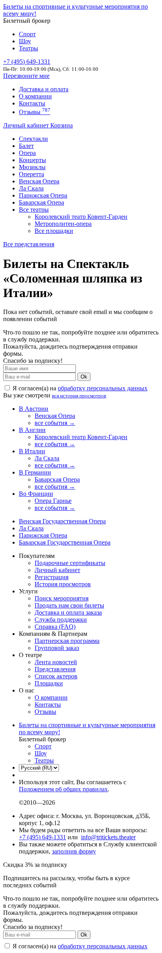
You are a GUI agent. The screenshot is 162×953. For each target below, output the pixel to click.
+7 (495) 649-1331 (42, 837)
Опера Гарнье (53, 500)
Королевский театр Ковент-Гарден (81, 216)
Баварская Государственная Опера (64, 542)
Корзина (61, 125)
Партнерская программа (67, 640)
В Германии (35, 472)
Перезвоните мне (26, 75)
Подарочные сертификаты (70, 563)
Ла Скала (31, 188)
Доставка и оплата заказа (68, 612)
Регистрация (51, 577)
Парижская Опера (43, 195)
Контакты (32, 103)
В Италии (32, 451)
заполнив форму (74, 851)
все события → (55, 422)
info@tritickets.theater (108, 837)
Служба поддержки (61, 619)
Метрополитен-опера (63, 223)
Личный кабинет (26, 125)
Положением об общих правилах (63, 789)
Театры (28, 48)
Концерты (32, 160)
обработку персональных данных (102, 388)
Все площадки (54, 230)
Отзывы (34, 112)
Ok (84, 377)
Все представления (28, 244)
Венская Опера (39, 181)
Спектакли (33, 138)
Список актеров (56, 676)
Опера (27, 153)
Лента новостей (56, 662)
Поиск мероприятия (61, 598)
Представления (55, 669)
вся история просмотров (79, 396)
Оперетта (31, 174)
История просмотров (63, 584)
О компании (35, 96)
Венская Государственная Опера (62, 521)
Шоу (25, 41)
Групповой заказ (57, 648)
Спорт (27, 34)
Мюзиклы (32, 167)
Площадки (49, 683)
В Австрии (33, 408)
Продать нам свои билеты (69, 605)
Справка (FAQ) (55, 626)
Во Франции (36, 493)
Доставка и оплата (43, 89)
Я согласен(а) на (79, 388)
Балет (26, 145)
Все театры (34, 209)
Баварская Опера (41, 202)
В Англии (32, 430)
